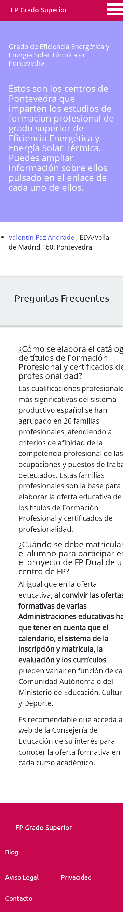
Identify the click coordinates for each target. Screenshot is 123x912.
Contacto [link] (18, 898)
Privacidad (76, 877)
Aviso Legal (22, 877)
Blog (11, 851)
